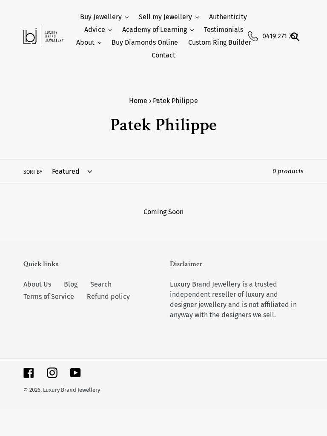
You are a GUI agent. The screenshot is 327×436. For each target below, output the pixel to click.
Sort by (33, 172)
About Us (37, 284)
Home (138, 101)
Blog (70, 284)
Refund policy (108, 297)
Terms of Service (48, 297)
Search (101, 284)
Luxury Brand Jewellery (71, 390)
